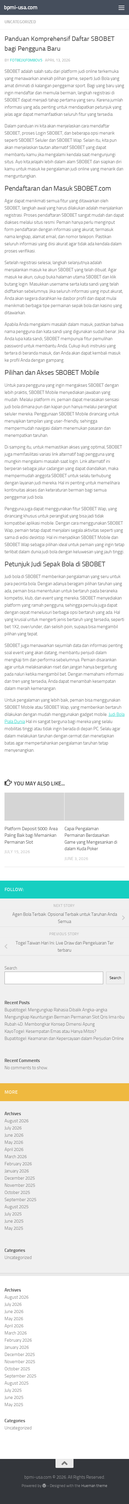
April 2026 (13, 1149)
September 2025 (20, 1199)
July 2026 (13, 1128)
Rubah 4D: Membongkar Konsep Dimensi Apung (49, 1024)
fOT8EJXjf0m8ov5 (26, 60)
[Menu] (121, 7)
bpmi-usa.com (20, 7)
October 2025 (17, 1192)
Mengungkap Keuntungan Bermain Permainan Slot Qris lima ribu (64, 1017)
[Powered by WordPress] (44, 1486)
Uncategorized (20, 21)
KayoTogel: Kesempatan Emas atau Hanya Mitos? (50, 1031)
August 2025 (16, 1206)
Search (10, 968)
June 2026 (13, 1135)
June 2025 (13, 1221)
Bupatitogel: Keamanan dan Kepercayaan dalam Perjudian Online (64, 1038)
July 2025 (13, 1214)
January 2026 (16, 1171)
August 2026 (16, 1121)
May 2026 (13, 1142)
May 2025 (13, 1228)
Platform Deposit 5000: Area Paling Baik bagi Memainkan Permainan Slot (31, 835)
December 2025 (19, 1178)
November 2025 (19, 1185)
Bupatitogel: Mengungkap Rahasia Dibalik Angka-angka (55, 1010)
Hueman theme (94, 1485)
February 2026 (18, 1163)
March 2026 (15, 1156)
